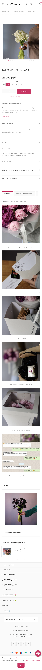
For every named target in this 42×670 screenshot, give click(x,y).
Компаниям (6, 570)
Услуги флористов (9, 575)
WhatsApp (28, 644)
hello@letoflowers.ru (22, 630)
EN (27, 4)
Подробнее (5, 116)
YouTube (23, 644)
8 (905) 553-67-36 (21, 626)
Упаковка (7, 193)
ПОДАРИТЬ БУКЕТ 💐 (9, 600)
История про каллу (13, 532)
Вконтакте (13, 644)
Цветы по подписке (9, 580)
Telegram (18, 644)
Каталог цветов (8, 565)
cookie (15, 658)
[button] (8, 60)
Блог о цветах (7, 590)
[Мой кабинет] (35, 4)
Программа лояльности (24, 193)
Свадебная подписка (10, 585)
